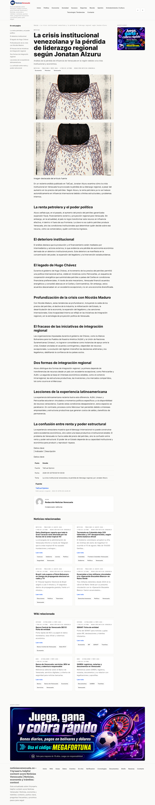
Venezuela (57, 70)
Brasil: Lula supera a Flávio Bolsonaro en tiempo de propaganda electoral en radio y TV (52, 576)
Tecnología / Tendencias (76, 12)
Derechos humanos (84, 598)
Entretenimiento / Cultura (115, 8)
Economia (38, 70)
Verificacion (90, 769)
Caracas (40, 557)
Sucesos (74, 8)
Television (59, 598)
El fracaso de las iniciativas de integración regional (19, 50)
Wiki (51, 769)
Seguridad (40, 560)
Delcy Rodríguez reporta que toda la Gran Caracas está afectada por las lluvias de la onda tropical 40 (51, 534)
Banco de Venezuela (51, 684)
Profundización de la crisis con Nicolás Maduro (19, 44)
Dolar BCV (62, 647)
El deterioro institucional (18, 36)
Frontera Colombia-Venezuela (98, 557)
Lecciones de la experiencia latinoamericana (19, 61)
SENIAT (95, 644)
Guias (58, 769)
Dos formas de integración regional (19, 55)
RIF (89, 644)
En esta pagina (15, 26)
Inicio (39, 8)
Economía (55, 8)
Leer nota (39, 553)
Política (46, 8)
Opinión (100, 8)
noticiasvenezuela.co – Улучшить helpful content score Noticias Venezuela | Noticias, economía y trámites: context (23, 775)
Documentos (82, 684)
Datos (65, 769)
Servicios (40, 687)
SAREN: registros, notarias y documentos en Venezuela (89, 665)
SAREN (92, 684)
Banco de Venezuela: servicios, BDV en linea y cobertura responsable (53, 665)
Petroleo (48, 70)
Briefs (123, 769)
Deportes (83, 8)
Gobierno (49, 557)
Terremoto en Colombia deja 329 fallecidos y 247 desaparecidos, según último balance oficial (94, 534)
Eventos (72, 769)
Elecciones (40, 598)
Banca (39, 684)
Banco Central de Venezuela (46, 647)
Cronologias (102, 769)
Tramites (105, 644)
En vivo (80, 769)
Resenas (131, 769)
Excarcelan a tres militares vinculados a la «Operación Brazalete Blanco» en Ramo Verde (94, 576)
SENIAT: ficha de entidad (88, 627)
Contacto (90, 12)
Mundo (92, 8)
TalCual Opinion (42, 488)
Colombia (81, 557)
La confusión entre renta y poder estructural (19, 67)
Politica (65, 557)
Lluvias (57, 557)
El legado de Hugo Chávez (19, 39)
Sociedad (65, 8)
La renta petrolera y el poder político (20, 32)
